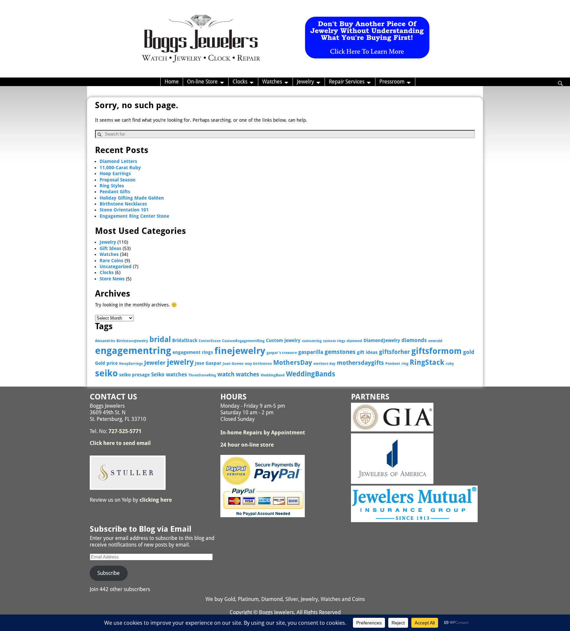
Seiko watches (169, 374)
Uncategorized (116, 266)
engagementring (133, 350)
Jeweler (155, 362)
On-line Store (202, 82)
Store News (112, 278)
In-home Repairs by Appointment (262, 432)
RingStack (427, 362)
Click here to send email (120, 443)
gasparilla (310, 352)
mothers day (324, 364)
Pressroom (391, 82)
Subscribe (108, 573)
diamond (354, 341)
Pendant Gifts (115, 191)
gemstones (340, 351)
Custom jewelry (283, 340)
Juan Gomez (233, 364)
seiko (106, 373)
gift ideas (367, 352)
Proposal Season (118, 179)
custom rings (334, 341)
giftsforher (394, 351)
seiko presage (134, 374)
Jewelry (305, 82)
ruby (450, 364)
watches (247, 374)
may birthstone (258, 364)
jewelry (180, 362)
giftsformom (436, 351)
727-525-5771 (125, 431)
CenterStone (210, 341)
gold (468, 352)
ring (404, 364)
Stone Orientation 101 (124, 209)
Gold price (106, 363)
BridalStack (184, 340)
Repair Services (346, 82)
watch (226, 374)
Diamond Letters (118, 161)
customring (312, 341)
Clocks (240, 82)
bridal (160, 339)
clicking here (156, 500)
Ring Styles (112, 185)
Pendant (392, 364)
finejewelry (239, 350)
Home (172, 82)
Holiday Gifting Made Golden (132, 198)
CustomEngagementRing (243, 341)
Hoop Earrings (115, 173)
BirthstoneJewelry (132, 341)
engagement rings (193, 352)
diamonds (414, 340)
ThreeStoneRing (202, 375)
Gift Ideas (110, 248)
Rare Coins (111, 260)
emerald (435, 341)
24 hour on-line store (247, 445)
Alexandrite (105, 341)
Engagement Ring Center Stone (134, 216)
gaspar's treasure (282, 353)
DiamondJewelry (382, 340)
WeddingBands (310, 374)
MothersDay (292, 362)
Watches (272, 82)
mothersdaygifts (360, 362)
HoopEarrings (131, 364)
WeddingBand (273, 375)
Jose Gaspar (208, 363)
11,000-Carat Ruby (120, 167)
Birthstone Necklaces (123, 203)
